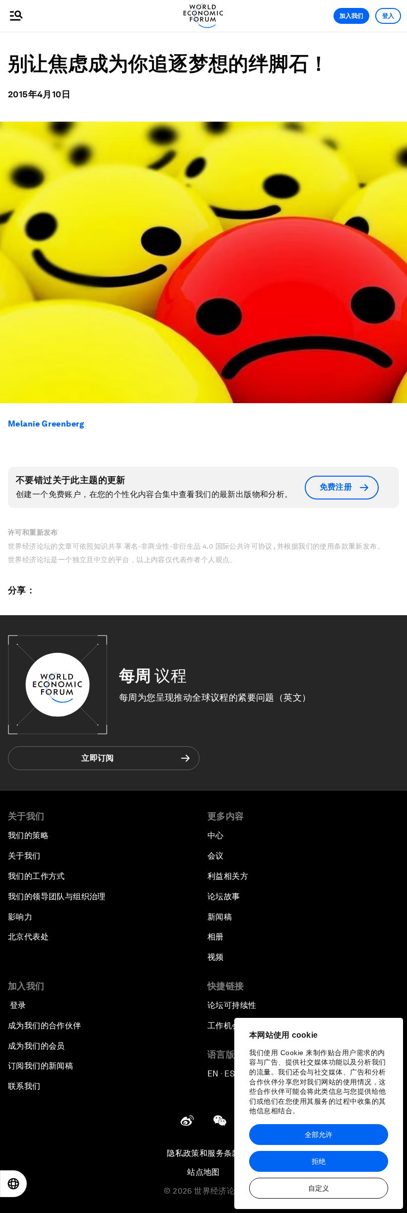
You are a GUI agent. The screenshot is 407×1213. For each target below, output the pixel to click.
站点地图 (203, 1172)
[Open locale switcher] (13, 1184)
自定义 (318, 1188)
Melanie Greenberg (46, 423)
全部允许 (319, 1135)
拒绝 (319, 1161)
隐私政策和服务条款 (203, 1153)
